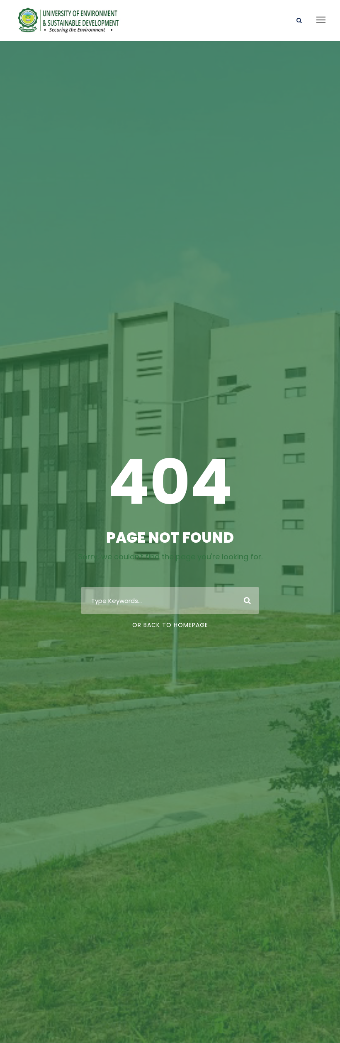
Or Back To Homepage (170, 625)
